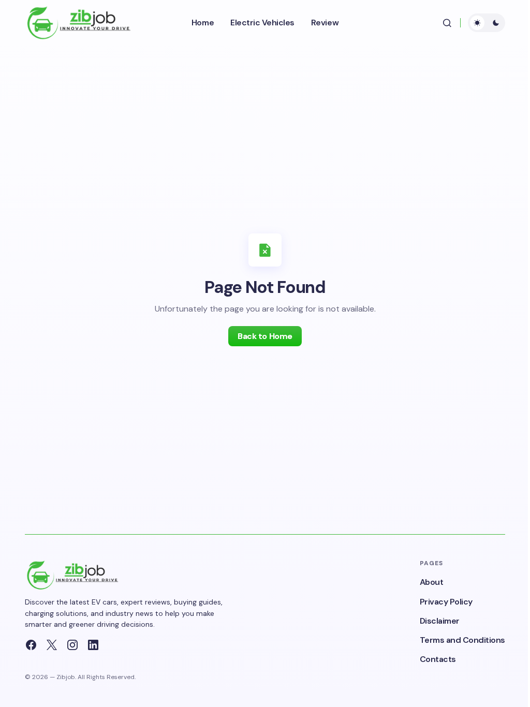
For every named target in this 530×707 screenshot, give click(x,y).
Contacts (438, 659)
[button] (447, 23)
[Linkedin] (93, 645)
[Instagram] (72, 645)
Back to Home (265, 336)
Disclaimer (440, 620)
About (432, 582)
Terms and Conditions (462, 640)
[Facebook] (31, 645)
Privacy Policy (446, 601)
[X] (51, 645)
